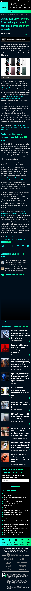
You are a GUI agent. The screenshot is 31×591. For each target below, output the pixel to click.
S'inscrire (15, 485)
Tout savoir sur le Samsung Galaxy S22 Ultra (13, 239)
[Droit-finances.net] (9, 566)
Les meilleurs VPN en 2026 (11, 535)
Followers (9, 543)
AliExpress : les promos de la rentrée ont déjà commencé (16, 494)
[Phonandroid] (4, 575)
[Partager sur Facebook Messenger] (18, 246)
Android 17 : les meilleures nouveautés (14, 501)
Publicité (5, 550)
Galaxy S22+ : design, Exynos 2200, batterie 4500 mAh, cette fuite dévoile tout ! (15, 127)
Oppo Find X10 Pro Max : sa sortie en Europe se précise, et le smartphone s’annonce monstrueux (20, 432)
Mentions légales (12, 550)
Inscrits (22, 543)
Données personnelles (22, 550)
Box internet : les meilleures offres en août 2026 (16, 521)
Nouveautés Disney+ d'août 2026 (13, 515)
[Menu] (2, 1)
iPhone (13, 424)
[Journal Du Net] (9, 563)
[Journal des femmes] (9, 559)
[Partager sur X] (3, 246)
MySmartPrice (10, 236)
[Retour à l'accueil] (15, 1)
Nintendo (13, 398)
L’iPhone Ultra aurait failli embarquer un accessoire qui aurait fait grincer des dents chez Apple (20, 418)
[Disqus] (15, 299)
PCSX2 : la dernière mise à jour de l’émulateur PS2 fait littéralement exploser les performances (20, 334)
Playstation (14, 341)
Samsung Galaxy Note (22, 11)
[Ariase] (22, 569)
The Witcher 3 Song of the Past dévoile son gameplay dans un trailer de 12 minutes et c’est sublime (20, 363)
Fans (3, 543)
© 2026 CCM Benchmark (21, 551)
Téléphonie (3, 7)
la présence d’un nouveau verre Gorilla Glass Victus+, (14, 213)
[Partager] (29, 34)
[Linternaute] (22, 562)
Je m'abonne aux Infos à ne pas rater (16, 39)
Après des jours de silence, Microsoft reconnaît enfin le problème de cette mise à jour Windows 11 (20, 377)
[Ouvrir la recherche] (29, 1)
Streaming (13, 355)
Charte (5, 551)
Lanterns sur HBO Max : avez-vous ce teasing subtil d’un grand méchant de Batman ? (20, 349)
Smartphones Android (16, 14)
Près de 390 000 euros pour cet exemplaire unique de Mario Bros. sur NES (20, 391)
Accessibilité (11, 551)
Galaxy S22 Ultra (7, 88)
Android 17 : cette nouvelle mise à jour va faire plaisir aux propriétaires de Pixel (20, 445)
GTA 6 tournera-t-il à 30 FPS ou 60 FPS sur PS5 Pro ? (20, 404)
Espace (25, 7)
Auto (20, 7)
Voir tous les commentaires (10, 322)
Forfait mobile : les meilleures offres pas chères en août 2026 (15, 529)
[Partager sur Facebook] (8, 246)
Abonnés (16, 543)
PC (10, 7)
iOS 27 (6, 508)
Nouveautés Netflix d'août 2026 (13, 512)
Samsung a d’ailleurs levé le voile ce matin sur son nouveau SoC (13, 97)
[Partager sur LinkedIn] (13, 246)
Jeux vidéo (13, 369)
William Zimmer (5, 34)
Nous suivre (28, 246)
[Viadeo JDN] (9, 569)
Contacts (26, 548)
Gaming (15, 7)
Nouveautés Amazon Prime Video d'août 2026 (15, 517)
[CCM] (22, 559)
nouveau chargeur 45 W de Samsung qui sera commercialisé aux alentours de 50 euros (15, 179)
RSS (28, 543)
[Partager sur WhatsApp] (23, 246)
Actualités (13, 384)
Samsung (25, 14)
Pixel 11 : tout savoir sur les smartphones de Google (16, 498)
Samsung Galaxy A (11, 11)
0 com (26, 34)
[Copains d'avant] (22, 566)
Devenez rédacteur (18, 548)
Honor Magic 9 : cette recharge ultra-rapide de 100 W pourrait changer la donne (20, 458)
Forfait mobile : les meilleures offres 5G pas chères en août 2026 (16, 525)
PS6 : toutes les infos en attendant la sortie (16, 510)
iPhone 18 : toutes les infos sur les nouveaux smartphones (16, 504)
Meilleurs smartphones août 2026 (13, 532)
